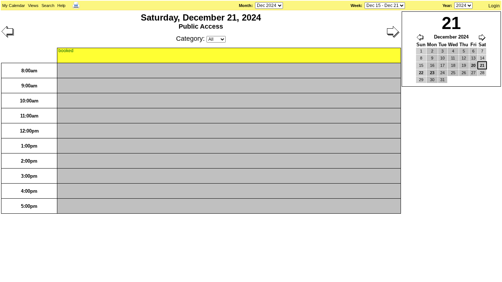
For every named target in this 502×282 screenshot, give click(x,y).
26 (464, 72)
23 (432, 72)
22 (421, 72)
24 (442, 72)
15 (421, 65)
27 (473, 72)
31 (442, 79)
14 (482, 58)
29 (421, 79)
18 (453, 65)
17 (442, 65)
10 (442, 58)
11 (453, 58)
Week (356, 5)
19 (464, 65)
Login (494, 5)
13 (473, 58)
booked (65, 50)
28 (482, 72)
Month (245, 5)
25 (453, 72)
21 (482, 65)
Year (446, 5)
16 (432, 65)
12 (464, 58)
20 (473, 65)
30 (432, 79)
